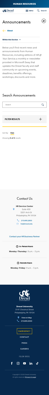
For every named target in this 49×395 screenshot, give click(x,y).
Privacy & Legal (30, 377)
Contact (24, 337)
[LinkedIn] (31, 363)
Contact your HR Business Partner (24, 236)
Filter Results (12, 119)
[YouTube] (24, 363)
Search (8, 105)
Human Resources (24, 3)
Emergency (24, 331)
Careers (24, 349)
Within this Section (10, 40)
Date (12, 133)
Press (24, 343)
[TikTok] (37, 363)
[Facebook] (11, 363)
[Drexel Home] (8, 10)
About (10, 30)
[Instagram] (18, 363)
